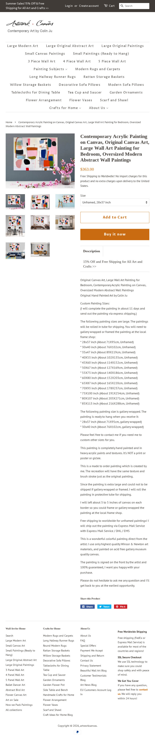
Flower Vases (80, 100)
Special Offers (88, 645)
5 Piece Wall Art (112, 61)
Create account (89, 6)
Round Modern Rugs (55, 645)
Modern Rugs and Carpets (97, 69)
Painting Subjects (49, 69)
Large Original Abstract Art (70, 46)
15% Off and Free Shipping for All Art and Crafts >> (112, 264)
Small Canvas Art (15, 645)
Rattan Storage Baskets (104, 77)
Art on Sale (12, 700)
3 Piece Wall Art (42, 61)
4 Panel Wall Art (15, 675)
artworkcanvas (88, 725)
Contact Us (86, 660)
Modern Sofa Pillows (126, 85)
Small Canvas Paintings (45, 54)
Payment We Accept (91, 650)
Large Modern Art (22, 46)
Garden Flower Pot (54, 685)
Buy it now (115, 234)
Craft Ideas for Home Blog (58, 714)
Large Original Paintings (123, 46)
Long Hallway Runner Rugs (52, 77)
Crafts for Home (64, 108)
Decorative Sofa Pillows (79, 85)
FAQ (82, 640)
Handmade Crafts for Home (58, 695)
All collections (14, 710)
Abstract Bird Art (15, 690)
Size (83, 195)
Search (9, 635)
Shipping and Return (92, 655)
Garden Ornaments (126, 92)
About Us (97, 108)
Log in (69, 6)
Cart (112, 6)
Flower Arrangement (44, 100)
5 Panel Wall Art (15, 680)
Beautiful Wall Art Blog (93, 670)
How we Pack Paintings (19, 705)
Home (9, 122)
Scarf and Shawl (114, 100)
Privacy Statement (90, 665)
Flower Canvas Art (16, 695)
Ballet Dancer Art (15, 685)
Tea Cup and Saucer (85, 92)
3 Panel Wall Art (15, 670)
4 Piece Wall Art (77, 61)
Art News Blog (88, 685)
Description (91, 251)
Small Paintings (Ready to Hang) (101, 54)
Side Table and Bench (55, 690)
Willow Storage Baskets (30, 85)
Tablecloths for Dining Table (35, 92)
